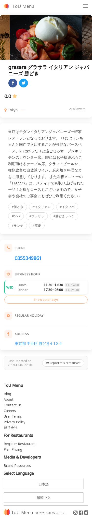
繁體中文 (44, 497)
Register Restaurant (20, 443)
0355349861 (28, 258)
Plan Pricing (13, 449)
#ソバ (16, 216)
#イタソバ (67, 207)
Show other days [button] (46, 299)
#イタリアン (42, 207)
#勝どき (17, 207)
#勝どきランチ (64, 216)
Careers (10, 410)
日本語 (44, 484)
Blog (7, 393)
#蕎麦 (37, 225)
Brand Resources (17, 465)
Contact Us (13, 405)
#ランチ (17, 225)
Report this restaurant (64, 363)
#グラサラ (36, 216)
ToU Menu (23, 6)
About (8, 399)
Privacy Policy (14, 422)
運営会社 (10, 427)
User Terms (13, 416)
